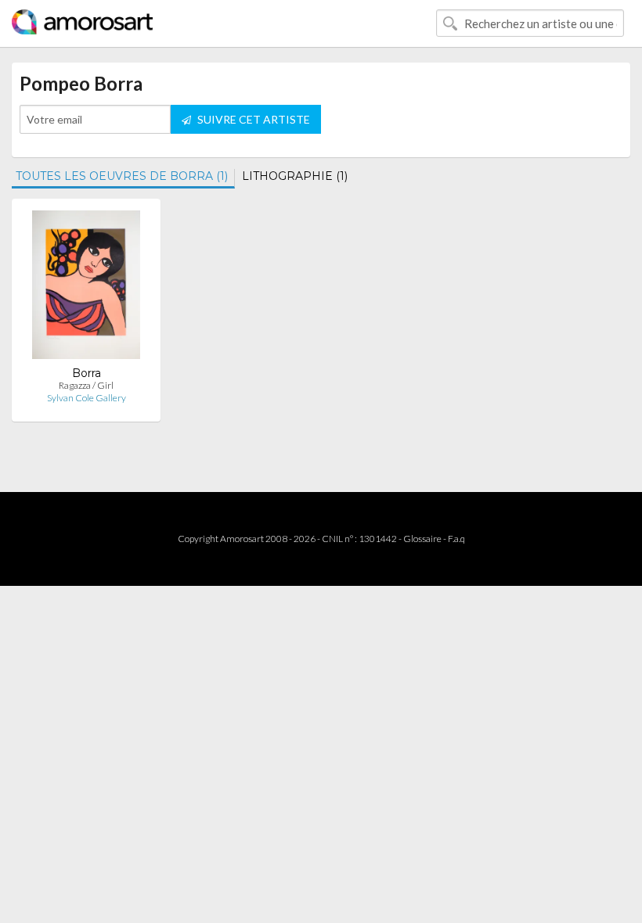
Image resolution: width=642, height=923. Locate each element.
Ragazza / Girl (86, 385)
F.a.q (456, 538)
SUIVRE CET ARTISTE (252, 119)
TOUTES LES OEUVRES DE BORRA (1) (122, 176)
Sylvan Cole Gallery (86, 398)
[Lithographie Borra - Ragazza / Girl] (86, 288)
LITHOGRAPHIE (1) (295, 176)
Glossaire (422, 538)
